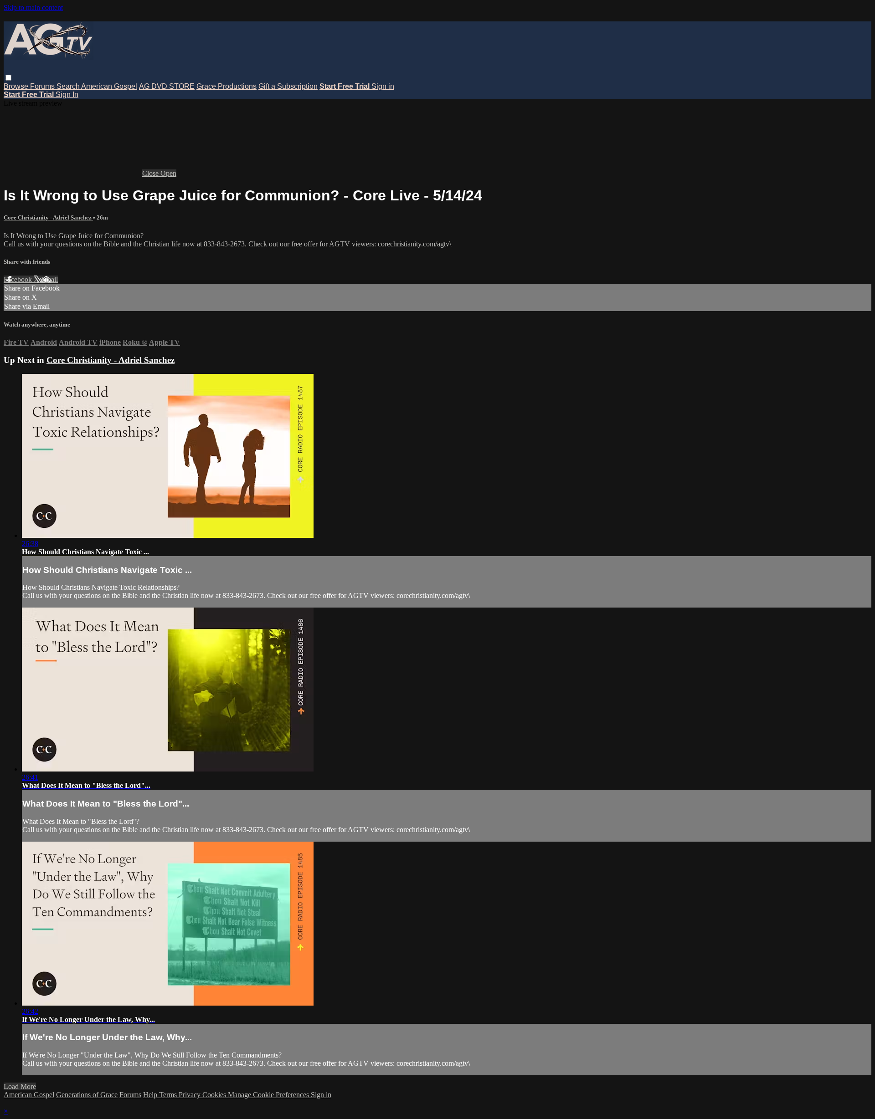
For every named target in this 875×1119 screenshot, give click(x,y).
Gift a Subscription (288, 86)
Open (168, 173)
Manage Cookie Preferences (269, 1095)
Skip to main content (33, 7)
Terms (169, 1095)
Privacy (190, 1095)
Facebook (19, 279)
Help (151, 1095)
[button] (8, 78)
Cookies (215, 1095)
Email (49, 279)
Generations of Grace (87, 1095)
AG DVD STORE (167, 86)
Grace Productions (226, 86)
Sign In (67, 94)
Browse (17, 86)
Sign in (382, 86)
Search (69, 86)
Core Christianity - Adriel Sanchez (48, 217)
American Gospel (109, 86)
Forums (43, 86)
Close (151, 173)
